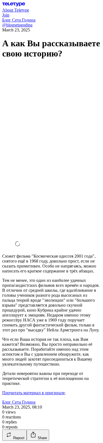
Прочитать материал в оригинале (33, 392)
